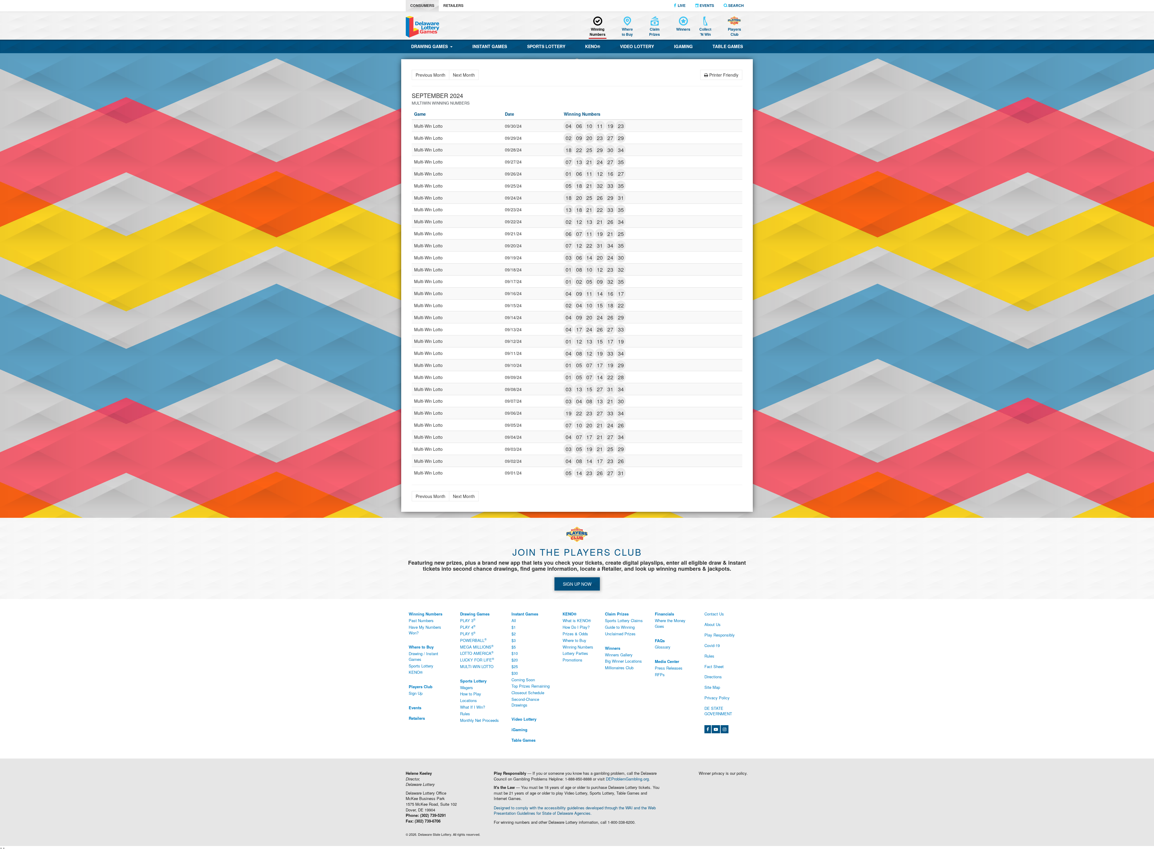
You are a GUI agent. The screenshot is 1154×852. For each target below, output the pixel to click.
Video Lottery (637, 46)
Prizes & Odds (575, 634)
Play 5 (467, 634)
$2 (513, 634)
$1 (513, 627)
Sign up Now (577, 584)
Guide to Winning (620, 627)
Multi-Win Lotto (476, 666)
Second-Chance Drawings (525, 702)
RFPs (660, 674)
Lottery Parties (575, 653)
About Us (712, 624)
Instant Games (489, 46)
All (513, 620)
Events (706, 5)
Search (735, 5)
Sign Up (416, 693)
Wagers (466, 687)
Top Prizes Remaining (530, 686)
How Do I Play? (576, 627)
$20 (514, 660)
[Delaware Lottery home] (422, 27)
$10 (514, 653)
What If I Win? (472, 707)
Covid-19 (712, 645)
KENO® (592, 46)
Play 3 (467, 621)
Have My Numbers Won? (425, 630)
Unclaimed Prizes (620, 634)
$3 (513, 640)
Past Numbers (421, 620)
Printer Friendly (723, 75)
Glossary (662, 647)
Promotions (572, 660)
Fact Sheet (714, 666)
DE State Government (718, 711)
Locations (468, 700)
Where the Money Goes (670, 623)
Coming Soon (523, 680)
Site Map (712, 687)
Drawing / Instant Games (423, 656)
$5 (513, 647)
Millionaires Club (619, 667)
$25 (514, 666)
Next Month (464, 75)
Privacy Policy (717, 698)
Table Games (728, 46)
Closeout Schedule (527, 692)
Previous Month (430, 75)
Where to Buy (574, 640)
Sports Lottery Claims (624, 620)
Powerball (473, 640)
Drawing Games (430, 46)
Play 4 (467, 627)
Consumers (422, 5)
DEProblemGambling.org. (628, 779)
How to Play (470, 694)
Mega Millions (476, 647)
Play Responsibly (719, 635)
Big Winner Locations (623, 661)
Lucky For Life (477, 660)
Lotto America (476, 653)
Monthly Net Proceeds (479, 720)
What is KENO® (577, 620)
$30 (514, 673)
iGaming (683, 46)
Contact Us (714, 614)
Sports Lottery (546, 46)
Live (681, 5)
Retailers (453, 5)
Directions (713, 676)
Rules (465, 713)
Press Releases (668, 668)
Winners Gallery (619, 655)
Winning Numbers (578, 647)
